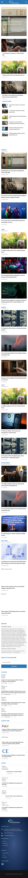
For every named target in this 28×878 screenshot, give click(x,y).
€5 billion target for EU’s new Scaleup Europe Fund (13, 75)
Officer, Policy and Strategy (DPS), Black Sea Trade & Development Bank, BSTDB (13, 743)
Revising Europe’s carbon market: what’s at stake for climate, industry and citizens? (13, 703)
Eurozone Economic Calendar (8, 648)
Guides (3, 763)
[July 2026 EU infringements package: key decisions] (5, 779)
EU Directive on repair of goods (14, 771)
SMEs (3, 229)
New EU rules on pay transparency (13, 796)
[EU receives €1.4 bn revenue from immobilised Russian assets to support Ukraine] (14, 87)
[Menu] (2, 2)
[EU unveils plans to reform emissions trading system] (14, 524)
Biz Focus (4, 540)
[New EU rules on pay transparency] (5, 792)
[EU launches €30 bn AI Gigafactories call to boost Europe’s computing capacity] (14, 446)
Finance (4, 150)
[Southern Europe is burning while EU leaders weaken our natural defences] (4, 676)
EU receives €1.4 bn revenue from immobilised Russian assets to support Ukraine (16, 123)
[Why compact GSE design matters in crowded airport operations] (14, 601)
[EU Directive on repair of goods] (5, 768)
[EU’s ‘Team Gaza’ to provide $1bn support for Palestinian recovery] (14, 210)
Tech (3, 385)
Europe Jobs (5, 720)
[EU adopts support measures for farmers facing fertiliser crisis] (5, 135)
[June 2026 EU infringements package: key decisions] (5, 804)
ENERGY (3, 307)
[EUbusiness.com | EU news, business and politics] (14, 2)
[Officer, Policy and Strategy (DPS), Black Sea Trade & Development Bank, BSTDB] (5, 739)
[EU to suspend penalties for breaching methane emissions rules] (14, 343)
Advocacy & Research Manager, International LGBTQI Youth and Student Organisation (13, 730)
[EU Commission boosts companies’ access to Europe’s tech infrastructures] (14, 265)
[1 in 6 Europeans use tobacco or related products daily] (14, 45)
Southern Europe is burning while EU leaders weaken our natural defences (12, 680)
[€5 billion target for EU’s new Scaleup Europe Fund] (14, 67)
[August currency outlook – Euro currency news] (5, 106)
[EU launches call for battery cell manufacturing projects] (14, 318)
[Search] (26, 2)
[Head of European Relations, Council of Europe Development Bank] (5, 752)
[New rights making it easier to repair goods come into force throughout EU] (14, 474)
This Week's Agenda (6, 626)
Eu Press (4, 672)
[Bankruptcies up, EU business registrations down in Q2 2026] (14, 161)
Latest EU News (6, 101)
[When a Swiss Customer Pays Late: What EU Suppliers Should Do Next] (14, 576)
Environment (5, 463)
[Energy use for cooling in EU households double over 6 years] (14, 368)
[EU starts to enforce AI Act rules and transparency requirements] (5, 129)
